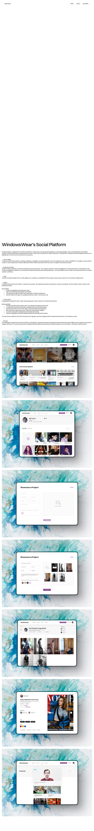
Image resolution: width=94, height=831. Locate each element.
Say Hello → (86, 3)
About (78, 3)
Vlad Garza (7, 3)
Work (72, 3)
